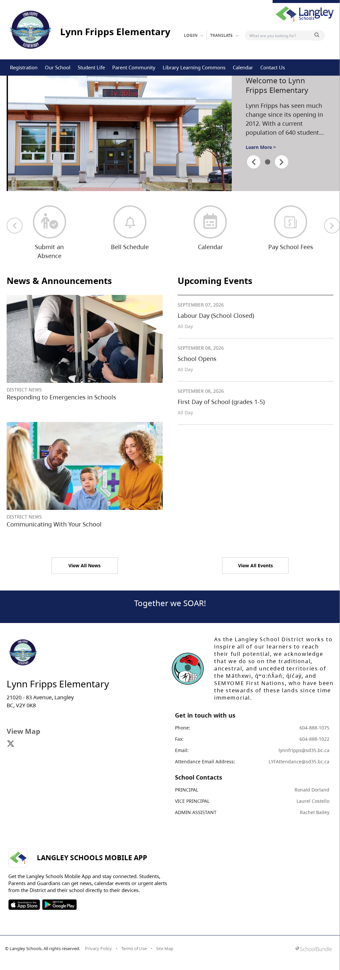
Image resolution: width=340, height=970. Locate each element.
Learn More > (261, 147)
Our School (57, 67)
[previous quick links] (15, 226)
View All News (84, 565)
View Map (23, 731)
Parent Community (133, 67)
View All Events (255, 565)
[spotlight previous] (254, 162)
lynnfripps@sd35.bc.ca (304, 750)
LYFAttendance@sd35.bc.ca (299, 761)
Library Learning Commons (194, 67)
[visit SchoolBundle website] (314, 949)
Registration (24, 67)
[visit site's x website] (11, 744)
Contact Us (272, 67)
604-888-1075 (314, 728)
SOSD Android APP (59, 904)
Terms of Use (134, 948)
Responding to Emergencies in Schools (61, 397)
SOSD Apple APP (24, 904)
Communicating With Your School (54, 524)
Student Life (91, 67)
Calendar (243, 67)
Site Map (164, 948)
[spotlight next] (282, 162)
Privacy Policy (98, 948)
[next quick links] (332, 226)
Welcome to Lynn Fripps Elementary (277, 85)
